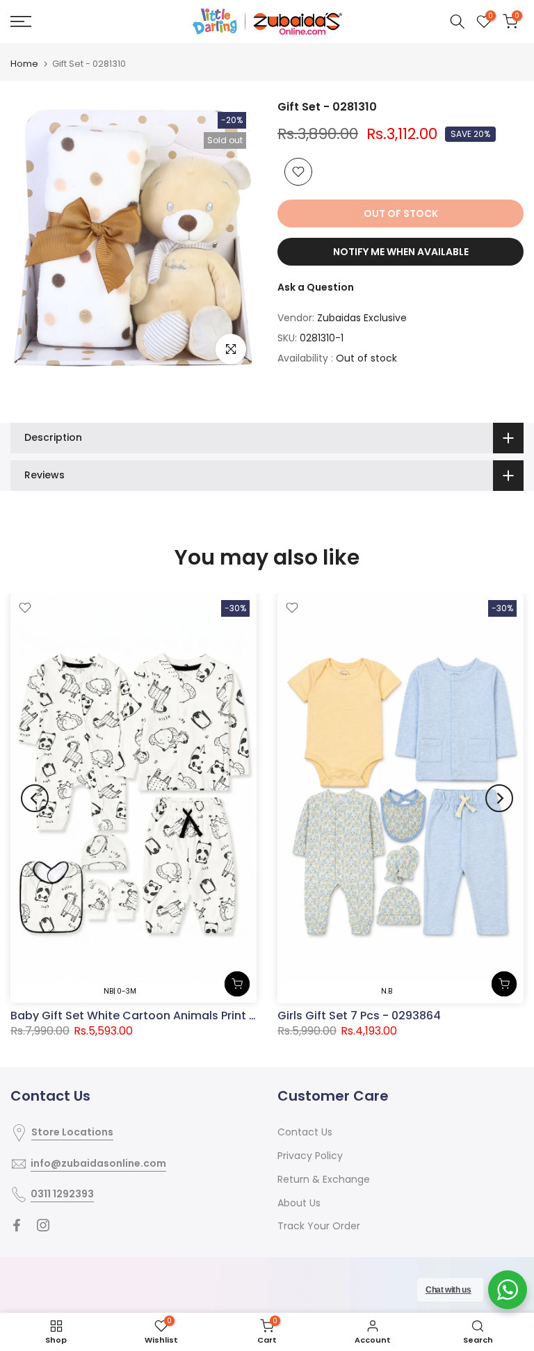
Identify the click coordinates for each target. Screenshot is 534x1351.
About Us (299, 1203)
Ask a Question (315, 287)
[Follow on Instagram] (43, 1225)
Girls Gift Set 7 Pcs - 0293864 (359, 1016)
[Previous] (35, 798)
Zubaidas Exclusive (362, 318)
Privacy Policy (310, 1156)
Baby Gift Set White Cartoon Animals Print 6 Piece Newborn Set (186, 1015)
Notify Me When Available (401, 252)
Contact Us (304, 1132)
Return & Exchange (323, 1179)
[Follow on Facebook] (16, 1225)
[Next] (499, 798)
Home (24, 63)
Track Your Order (318, 1226)
